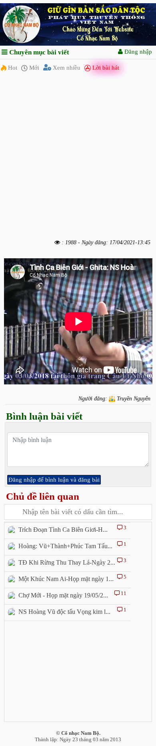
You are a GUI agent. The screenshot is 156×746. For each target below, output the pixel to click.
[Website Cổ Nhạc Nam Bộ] (78, 24)
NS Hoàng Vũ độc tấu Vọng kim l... (64, 611)
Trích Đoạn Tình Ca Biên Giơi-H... (63, 529)
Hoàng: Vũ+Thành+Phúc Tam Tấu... (65, 546)
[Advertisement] (78, 157)
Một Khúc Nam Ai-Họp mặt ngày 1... (66, 578)
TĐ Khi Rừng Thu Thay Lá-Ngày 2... (66, 562)
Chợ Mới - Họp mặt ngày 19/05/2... (63, 595)
